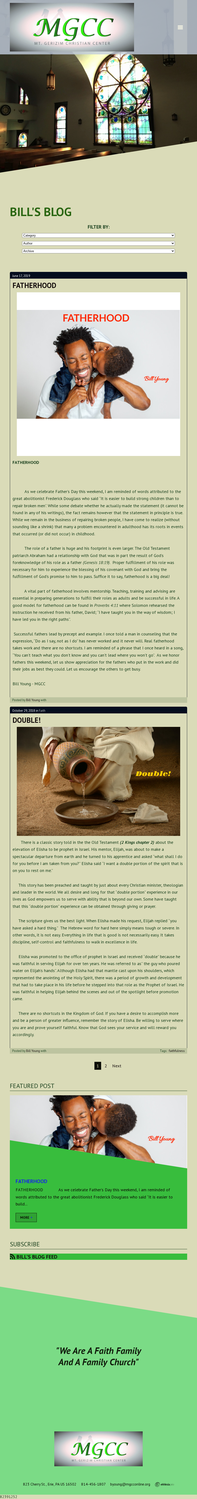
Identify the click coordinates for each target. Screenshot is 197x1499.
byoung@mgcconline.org (130, 1484)
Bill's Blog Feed (36, 1256)
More (24, 1217)
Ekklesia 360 (164, 1484)
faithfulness (177, 1051)
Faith (42, 711)
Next (116, 1066)
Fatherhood (34, 285)
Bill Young (33, 700)
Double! (26, 720)
